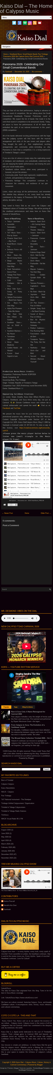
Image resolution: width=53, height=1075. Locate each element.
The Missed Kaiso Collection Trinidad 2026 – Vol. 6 (31, 738)
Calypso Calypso (7, 784)
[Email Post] (4, 504)
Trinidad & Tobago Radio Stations (13, 811)
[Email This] (9, 505)
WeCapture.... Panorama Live (18, 500)
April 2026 (5, 840)
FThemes (10, 1068)
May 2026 (5, 837)
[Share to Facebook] (16, 505)
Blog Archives (27, 707)
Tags (15, 707)
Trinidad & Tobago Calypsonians (13, 807)
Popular (6, 707)
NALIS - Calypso (7, 792)
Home (5, 54)
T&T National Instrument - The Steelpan (16, 799)
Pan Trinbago (6, 796)
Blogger (31, 758)
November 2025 (7, 858)
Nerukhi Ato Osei (10, 905)
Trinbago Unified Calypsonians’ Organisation (17, 803)
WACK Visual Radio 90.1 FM (12, 819)
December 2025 (7, 854)
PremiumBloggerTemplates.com (43, 1068)
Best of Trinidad (7, 780)
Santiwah (7, 909)
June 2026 (5, 833)
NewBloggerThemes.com (26, 1070)
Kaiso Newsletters (8, 788)
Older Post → (46, 513)
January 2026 (6, 851)
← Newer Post (7, 513)
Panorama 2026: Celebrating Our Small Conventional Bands (23, 66)
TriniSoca (4, 815)
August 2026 (6, 830)
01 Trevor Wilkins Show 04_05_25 (27, 890)
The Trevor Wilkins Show (8, 890)
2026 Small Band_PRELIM (36, 500)
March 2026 (5, 844)
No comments (37, 72)
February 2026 (6, 847)
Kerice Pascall (9, 901)
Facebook (6, 408)
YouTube (17, 408)
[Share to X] (13, 505)
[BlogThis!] (11, 505)
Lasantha (29, 1068)
